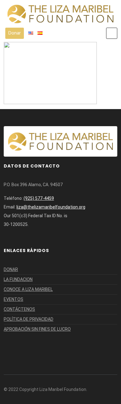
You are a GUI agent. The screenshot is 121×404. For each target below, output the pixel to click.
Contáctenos (19, 309)
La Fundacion (18, 279)
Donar (14, 33)
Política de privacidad (28, 319)
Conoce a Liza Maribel (28, 289)
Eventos (13, 299)
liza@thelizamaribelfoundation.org (50, 206)
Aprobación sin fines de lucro (37, 329)
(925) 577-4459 (39, 198)
